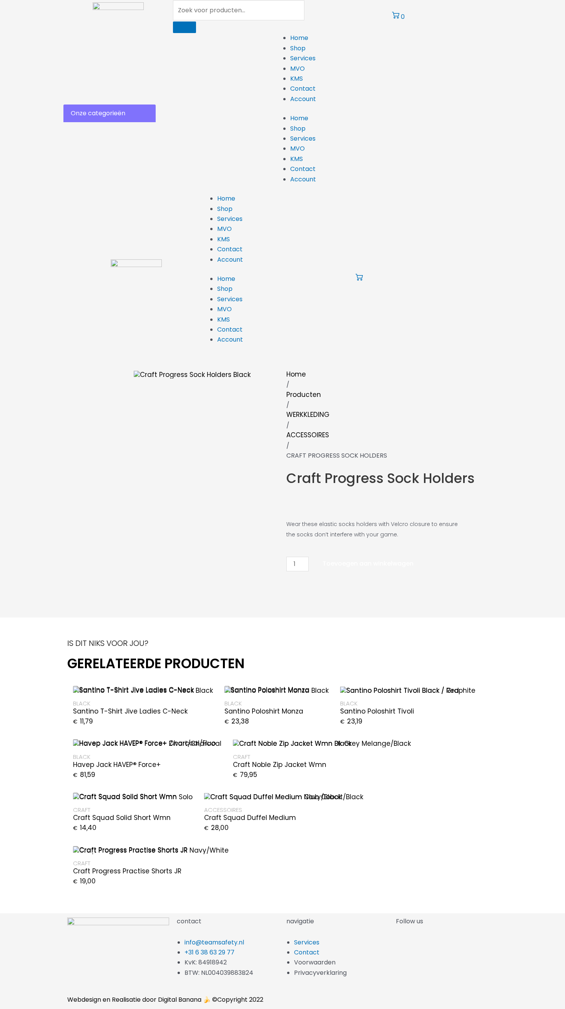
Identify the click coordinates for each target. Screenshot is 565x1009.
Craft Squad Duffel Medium (250, 817)
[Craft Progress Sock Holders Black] (192, 374)
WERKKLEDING (307, 414)
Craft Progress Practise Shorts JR (127, 871)
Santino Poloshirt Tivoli (377, 711)
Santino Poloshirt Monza (263, 711)
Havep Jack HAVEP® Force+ (117, 764)
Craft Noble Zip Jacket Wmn (279, 764)
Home (299, 37)
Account (303, 99)
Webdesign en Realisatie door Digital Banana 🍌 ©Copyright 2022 (165, 999)
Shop (298, 48)
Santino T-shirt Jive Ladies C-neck (130, 711)
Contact (303, 88)
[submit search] (184, 27)
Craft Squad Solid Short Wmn (122, 817)
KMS (296, 78)
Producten (303, 394)
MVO (297, 68)
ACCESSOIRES (307, 435)
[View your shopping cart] (359, 278)
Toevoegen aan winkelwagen (368, 563)
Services (303, 58)
